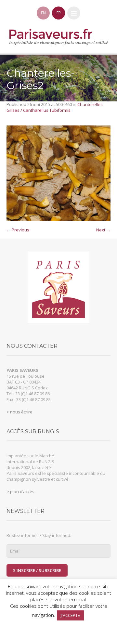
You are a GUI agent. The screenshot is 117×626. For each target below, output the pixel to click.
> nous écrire (19, 412)
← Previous (17, 230)
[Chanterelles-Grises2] (58, 173)
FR (59, 13)
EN (43, 13)
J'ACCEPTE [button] (70, 615)
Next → (103, 230)
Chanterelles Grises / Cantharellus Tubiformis (54, 107)
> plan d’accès (20, 491)
